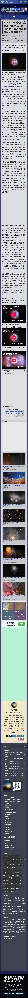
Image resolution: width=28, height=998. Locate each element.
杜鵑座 (9, 927)
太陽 (12, 875)
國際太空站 (16, 870)
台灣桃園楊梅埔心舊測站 (11, 811)
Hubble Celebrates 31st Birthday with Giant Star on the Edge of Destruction (14, 414)
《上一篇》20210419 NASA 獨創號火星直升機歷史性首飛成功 (7, 615)
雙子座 (7, 932)
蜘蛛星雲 (23, 929)
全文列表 (7, 803)
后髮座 (7, 922)
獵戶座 (22, 927)
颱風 (17, 883)
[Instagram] (22, 739)
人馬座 (12, 919)
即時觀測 (7, 807)
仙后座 (16, 919)
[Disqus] (14, 645)
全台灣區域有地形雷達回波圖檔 (12, 799)
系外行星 (19, 864)
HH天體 (5, 867)
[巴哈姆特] (22, 736)
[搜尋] (24, 746)
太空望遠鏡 (14, 38)
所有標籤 (7, 820)
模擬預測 (5, 875)
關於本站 (7, 833)
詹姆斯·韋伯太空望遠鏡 (8, 931)
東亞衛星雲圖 (8, 824)
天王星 (17, 880)
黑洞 (17, 862)
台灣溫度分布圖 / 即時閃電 (11, 812)
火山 (11, 888)
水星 (18, 875)
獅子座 (18, 927)
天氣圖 (6, 816)
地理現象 (13, 867)
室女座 (10, 926)
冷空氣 (4, 888)
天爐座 (15, 924)
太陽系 (13, 859)
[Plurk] (16, 736)
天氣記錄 (5, 856)
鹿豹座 (20, 932)
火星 (16, 878)
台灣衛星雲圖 (8, 814)
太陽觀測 (7, 818)
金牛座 (16, 931)
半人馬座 (23, 919)
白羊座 (11, 929)
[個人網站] (19, 739)
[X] (10, 736)
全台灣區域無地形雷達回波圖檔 (12, 801)
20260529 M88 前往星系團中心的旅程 (14, 752)
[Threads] (7, 736)
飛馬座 (14, 932)
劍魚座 (19, 919)
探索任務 (15, 872)
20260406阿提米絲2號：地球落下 (13, 771)
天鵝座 (4, 926)
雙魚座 (10, 932)
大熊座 (4, 924)
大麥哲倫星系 (9, 924)
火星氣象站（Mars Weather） (12, 826)
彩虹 (4, 886)
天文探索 (5, 38)
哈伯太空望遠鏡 (7, 40)
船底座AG (18, 40)
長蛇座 (21, 931)
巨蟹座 (19, 926)
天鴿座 (23, 924)
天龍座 (6, 926)
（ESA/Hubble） (17, 416)
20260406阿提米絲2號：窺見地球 (13, 761)
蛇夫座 (20, 929)
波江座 (12, 927)
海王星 (4, 883)
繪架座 (14, 929)
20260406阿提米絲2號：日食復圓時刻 (14, 773)
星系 (21, 859)
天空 (20, 886)
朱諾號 (5, 927)
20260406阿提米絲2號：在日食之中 (14, 775)
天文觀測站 (6, 872)
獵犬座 (8, 929)
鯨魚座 (17, 932)
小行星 (4, 891)
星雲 (9, 38)
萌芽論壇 (21, 624)
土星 (10, 880)
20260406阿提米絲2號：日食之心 (13, 766)
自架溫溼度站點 (8, 831)
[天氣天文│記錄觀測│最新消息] (14, 11)
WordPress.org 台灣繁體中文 (12, 848)
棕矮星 (11, 864)
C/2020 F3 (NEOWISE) (7, 919)
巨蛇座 (16, 926)
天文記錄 (5, 859)
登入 (6, 843)
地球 (10, 878)
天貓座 (21, 924)
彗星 (11, 883)
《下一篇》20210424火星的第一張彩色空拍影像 (20, 614)
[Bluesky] (13, 736)
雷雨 (14, 886)
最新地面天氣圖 (8, 822)
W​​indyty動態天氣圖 (9, 797)
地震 (17, 888)
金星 (4, 878)
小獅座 (13, 926)
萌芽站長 (14, 35)
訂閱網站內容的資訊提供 (11, 845)
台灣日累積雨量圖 (9, 809)
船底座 (13, 40)
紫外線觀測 (7, 829)
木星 (4, 880)
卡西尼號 (4, 922)
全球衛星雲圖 (8, 805)
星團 (4, 862)
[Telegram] (19, 736)
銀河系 (23, 40)
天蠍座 (17, 924)
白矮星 (4, 864)
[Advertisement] (14, 203)
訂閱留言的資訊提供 (9, 847)
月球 (11, 891)
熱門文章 (7, 827)
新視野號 (22, 926)
